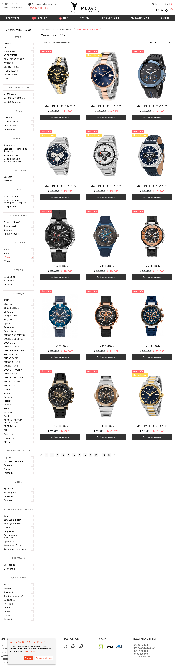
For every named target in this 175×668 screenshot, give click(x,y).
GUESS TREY (11, 385)
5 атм (6, 253)
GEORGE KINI (11, 75)
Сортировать (152, 43)
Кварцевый (9, 145)
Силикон (8, 465)
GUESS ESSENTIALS (15, 350)
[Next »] (115, 455)
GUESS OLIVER (12, 362)
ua (166, 4)
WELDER (8, 63)
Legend (7, 389)
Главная (46, 29)
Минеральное (11, 196)
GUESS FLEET (11, 354)
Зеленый (8, 592)
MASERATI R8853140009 (60, 106)
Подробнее (29, 651)
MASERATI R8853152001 (152, 426)
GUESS (7, 44)
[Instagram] (81, 645)
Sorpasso (8, 412)
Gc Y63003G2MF (152, 266)
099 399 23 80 (140, 651)
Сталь (7, 469)
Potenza (8, 397)
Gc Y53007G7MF (152, 346)
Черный (8, 619)
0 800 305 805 (140, 653)
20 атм (7, 261)
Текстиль (8, 473)
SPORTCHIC (10, 426)
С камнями (9, 569)
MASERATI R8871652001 (152, 186)
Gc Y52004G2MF (60, 266)
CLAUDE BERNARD (14, 59)
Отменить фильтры (61, 42)
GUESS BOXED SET (14, 339)
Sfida (6, 408)
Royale (7, 405)
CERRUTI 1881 (11, 67)
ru (172, 4)
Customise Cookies (44, 658)
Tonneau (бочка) (12, 222)
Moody (7, 393)
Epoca (7, 323)
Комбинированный (13, 596)
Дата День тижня (12, 520)
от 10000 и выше (12, 102)
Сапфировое (10, 207)
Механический (11, 155)
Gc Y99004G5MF (106, 266)
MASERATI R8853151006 (106, 106)
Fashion (8, 118)
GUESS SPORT (12, 374)
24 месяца (9, 281)
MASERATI (9, 51)
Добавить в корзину (60, 117)
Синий (7, 611)
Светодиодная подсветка (11, 536)
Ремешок (8, 181)
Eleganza (8, 320)
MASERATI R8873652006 (106, 186)
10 (96, 455)
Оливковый (9, 600)
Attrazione (9, 304)
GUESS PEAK (11, 366)
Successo (8, 434)
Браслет (8, 177)
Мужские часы (64, 29)
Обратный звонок (38, 8)
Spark (6, 416)
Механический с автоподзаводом (12, 160)
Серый (7, 608)
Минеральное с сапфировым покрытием (16, 201)
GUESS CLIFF (11, 343)
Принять (28, 658)
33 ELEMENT (10, 55)
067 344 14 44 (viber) (144, 648)
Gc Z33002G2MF (106, 426)
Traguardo (9, 438)
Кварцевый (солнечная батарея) (16, 150)
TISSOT (8, 79)
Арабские (8, 489)
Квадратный (10, 226)
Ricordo (8, 401)
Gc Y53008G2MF (60, 426)
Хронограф (9, 541)
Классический (11, 121)
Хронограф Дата (12, 545)
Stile (6, 430)
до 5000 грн (10, 94)
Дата (6, 516)
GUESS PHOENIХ (13, 370)
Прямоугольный (12, 234)
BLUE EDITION (11, 308)
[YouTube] (73, 645)
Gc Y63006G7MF (60, 346)
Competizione (11, 316)
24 (104, 455)
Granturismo (10, 331)
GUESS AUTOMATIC (14, 335)
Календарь (9, 527)
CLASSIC (8, 312)
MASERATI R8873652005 (60, 186)
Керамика (9, 457)
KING (7, 300)
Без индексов (11, 492)
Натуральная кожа (13, 461)
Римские (8, 500)
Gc (5, 48)
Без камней (10, 565)
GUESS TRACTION (13, 377)
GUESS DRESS (12, 347)
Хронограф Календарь (15, 549)
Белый (7, 584)
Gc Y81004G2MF (106, 346)
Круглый (8, 230)
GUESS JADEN (11, 358)
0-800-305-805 (13, 4)
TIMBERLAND (11, 71)
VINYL (7, 442)
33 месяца (9, 285)
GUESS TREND (12, 381)
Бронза (7, 588)
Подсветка (9, 531)
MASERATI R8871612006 (152, 106)
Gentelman (9, 327)
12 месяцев (10, 277)
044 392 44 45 (140, 645)
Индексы (8, 496)
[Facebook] (65, 645)
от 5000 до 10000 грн (14, 98)
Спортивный (10, 129)
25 (109, 455)
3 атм (6, 249)
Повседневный (11, 125)
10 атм (7, 257)
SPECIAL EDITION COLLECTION (13, 421)
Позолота (8, 604)
